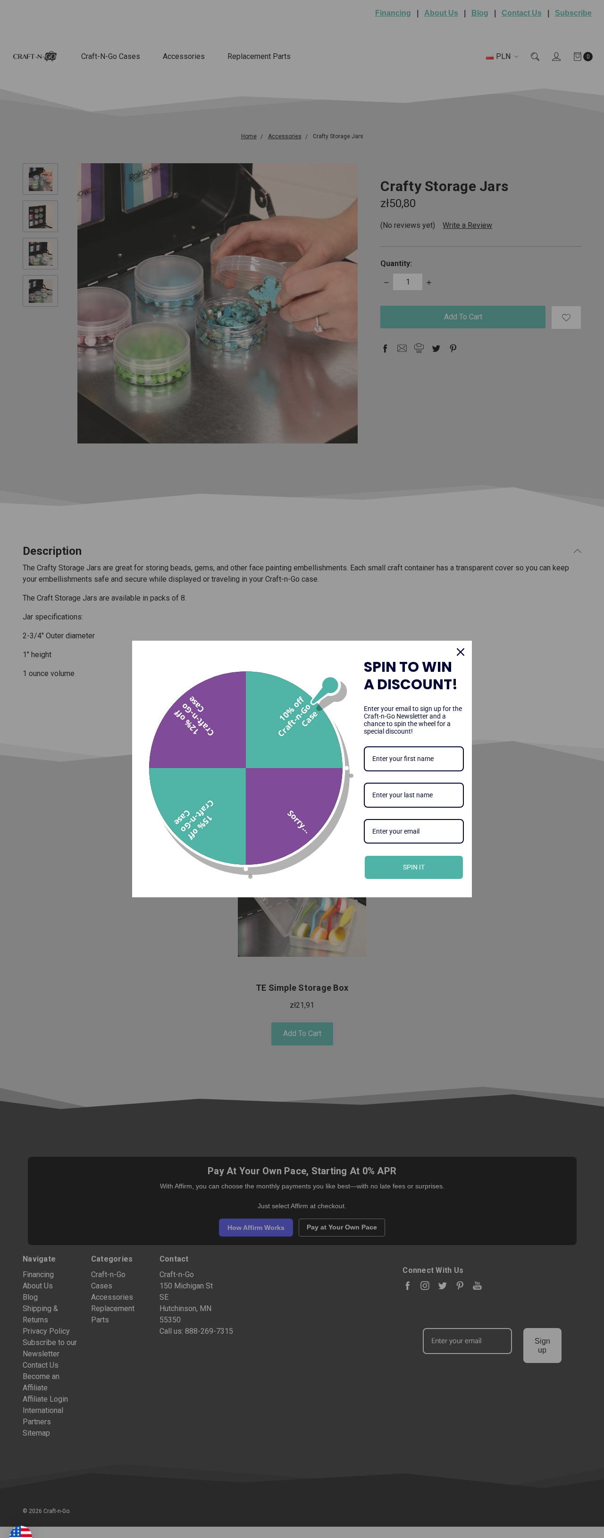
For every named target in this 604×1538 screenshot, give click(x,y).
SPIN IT (414, 867)
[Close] (460, 652)
